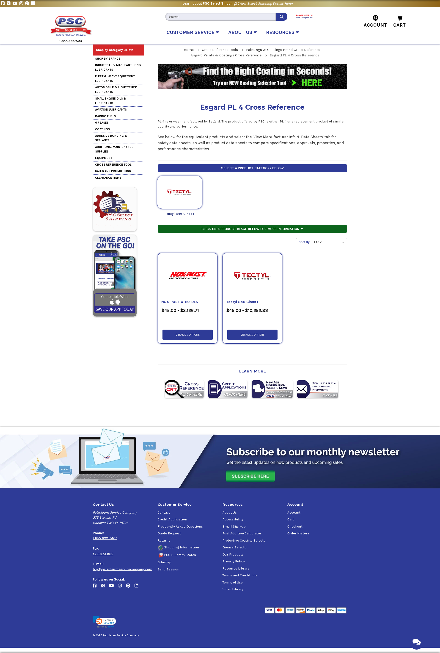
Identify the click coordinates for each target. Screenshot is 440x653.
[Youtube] (15, 3)
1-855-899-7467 (105, 538)
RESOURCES (281, 32)
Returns (164, 540)
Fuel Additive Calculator (242, 533)
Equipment (103, 158)
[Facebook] (4, 3)
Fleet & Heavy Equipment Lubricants (115, 79)
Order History (298, 533)
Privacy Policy (234, 561)
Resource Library (236, 568)
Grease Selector (235, 547)
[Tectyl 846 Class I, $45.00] (252, 276)
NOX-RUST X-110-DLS (179, 302)
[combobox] (220, 17)
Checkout (294, 526)
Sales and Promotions (113, 171)
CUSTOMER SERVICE (191, 32)
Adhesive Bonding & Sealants (111, 138)
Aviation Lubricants (111, 109)
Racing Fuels (105, 116)
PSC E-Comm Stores (180, 555)
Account (293, 512)
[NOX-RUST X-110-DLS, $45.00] (187, 276)
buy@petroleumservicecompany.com (122, 569)
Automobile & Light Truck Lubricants (116, 90)
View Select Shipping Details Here (265, 3)
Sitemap (164, 562)
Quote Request (169, 533)
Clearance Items (108, 177)
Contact (164, 512)
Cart (290, 519)
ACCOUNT (375, 25)
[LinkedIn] (33, 3)
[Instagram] (22, 3)
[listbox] (330, 242)
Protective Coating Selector (245, 540)
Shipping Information (181, 547)
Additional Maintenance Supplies (114, 149)
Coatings (102, 129)
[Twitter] (9, 3)
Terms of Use (233, 582)
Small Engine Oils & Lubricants (110, 101)
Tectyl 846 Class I (179, 214)
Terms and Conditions (240, 575)
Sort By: (305, 242)
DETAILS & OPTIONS (188, 334)
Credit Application (172, 519)
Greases (102, 122)
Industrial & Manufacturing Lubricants (118, 67)
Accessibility (233, 519)
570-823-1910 (103, 554)
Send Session (168, 569)
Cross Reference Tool (113, 164)
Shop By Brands (107, 58)
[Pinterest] (28, 3)
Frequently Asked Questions (180, 526)
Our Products (233, 554)
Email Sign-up (234, 526)
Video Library (233, 589)
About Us (230, 512)
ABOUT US (241, 32)
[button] (105, 622)
